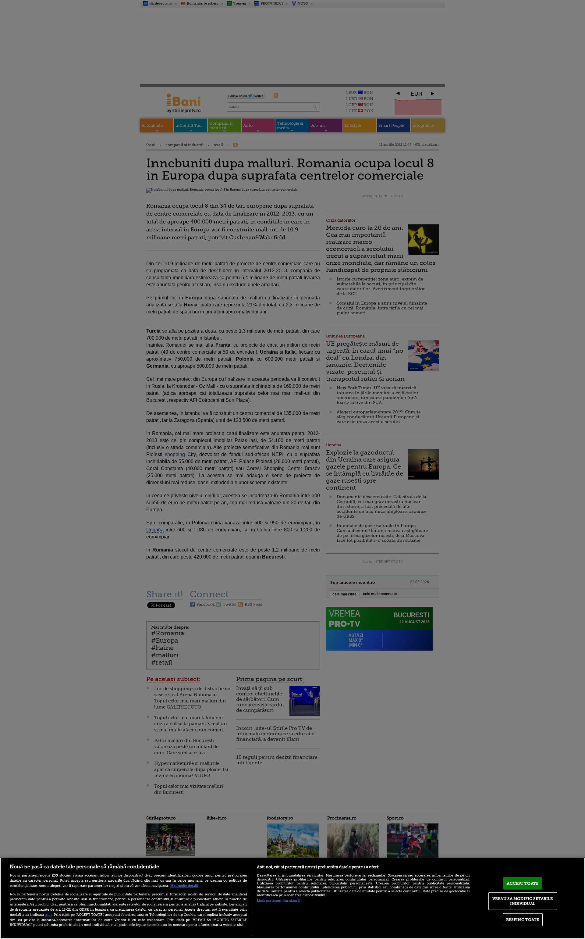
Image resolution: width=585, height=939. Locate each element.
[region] (292, 898)
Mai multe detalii (184, 886)
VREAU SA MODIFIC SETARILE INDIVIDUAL (522, 901)
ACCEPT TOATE (522, 883)
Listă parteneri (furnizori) (278, 901)
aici (48, 914)
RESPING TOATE (522, 919)
